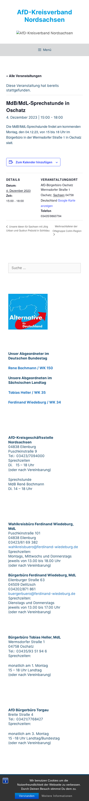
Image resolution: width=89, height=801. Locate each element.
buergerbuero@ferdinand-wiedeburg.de (41, 594)
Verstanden (27, 795)
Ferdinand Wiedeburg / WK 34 (34, 402)
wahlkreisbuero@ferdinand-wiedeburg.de (43, 547)
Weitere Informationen (57, 795)
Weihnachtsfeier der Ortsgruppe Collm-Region (67, 228)
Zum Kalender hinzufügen (34, 162)
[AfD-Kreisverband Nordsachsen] (44, 33)
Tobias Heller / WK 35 (27, 392)
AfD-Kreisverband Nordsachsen (44, 15)
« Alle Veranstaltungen (24, 75)
